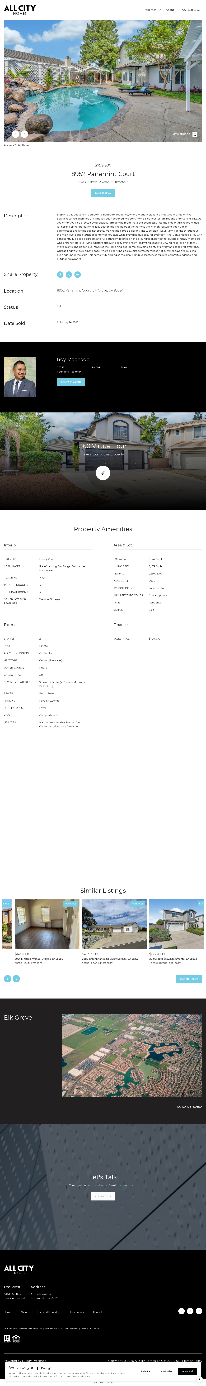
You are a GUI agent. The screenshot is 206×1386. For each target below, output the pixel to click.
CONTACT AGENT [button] (71, 382)
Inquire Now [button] (103, 193)
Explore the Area (189, 1106)
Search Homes (188, 979)
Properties (149, 9)
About (170, 9)
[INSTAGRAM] (199, 1311)
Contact (97, 1312)
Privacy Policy (192, 1361)
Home (7, 1312)
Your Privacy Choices (103, 1382)
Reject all (146, 1371)
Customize (166, 1371)
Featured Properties (48, 1312)
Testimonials (77, 1312)
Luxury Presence (34, 1361)
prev (15, 134)
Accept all (187, 1371)
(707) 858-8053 (191, 9)
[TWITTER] (181, 1311)
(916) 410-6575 (100, 371)
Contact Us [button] (103, 1196)
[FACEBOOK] (190, 1311)
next (24, 134)
